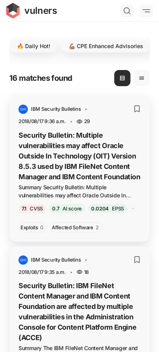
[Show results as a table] (142, 78)
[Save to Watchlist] (137, 108)
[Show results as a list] (122, 78)
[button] (33, 46)
